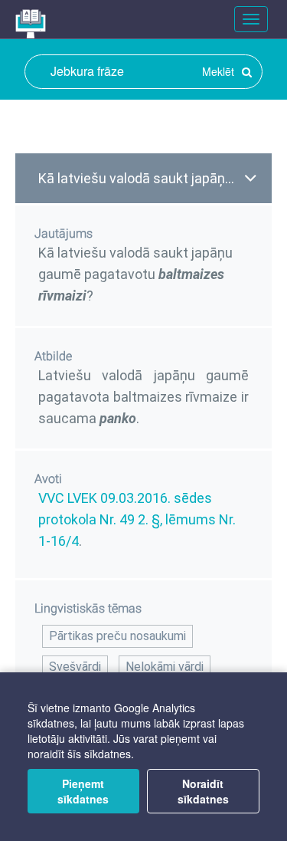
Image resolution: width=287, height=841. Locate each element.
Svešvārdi (75, 666)
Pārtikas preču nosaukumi (117, 636)
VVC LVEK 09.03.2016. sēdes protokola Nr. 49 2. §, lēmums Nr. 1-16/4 (137, 519)
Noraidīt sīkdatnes (203, 791)
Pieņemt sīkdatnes (83, 791)
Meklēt (219, 71)
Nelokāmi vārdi (165, 666)
